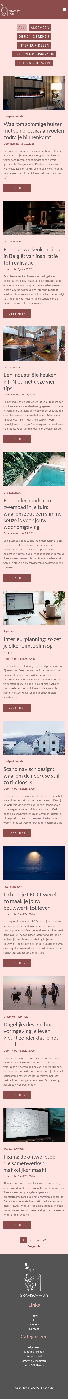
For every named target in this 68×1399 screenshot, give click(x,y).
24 (45, 1240)
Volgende (36, 1246)
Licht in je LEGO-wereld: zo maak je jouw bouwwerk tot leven (32, 901)
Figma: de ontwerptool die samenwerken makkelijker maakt (30, 1163)
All (21, 27)
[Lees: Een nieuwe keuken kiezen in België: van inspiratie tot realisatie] (34, 217)
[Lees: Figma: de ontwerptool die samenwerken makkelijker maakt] (34, 1125)
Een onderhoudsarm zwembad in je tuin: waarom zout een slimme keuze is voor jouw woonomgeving (32, 513)
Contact (34, 1328)
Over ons (34, 1324)
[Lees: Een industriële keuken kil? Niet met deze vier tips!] (34, 343)
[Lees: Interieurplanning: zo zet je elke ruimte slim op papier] (34, 607)
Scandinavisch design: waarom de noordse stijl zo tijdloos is (31, 775)
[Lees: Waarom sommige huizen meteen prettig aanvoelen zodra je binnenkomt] (34, 92)
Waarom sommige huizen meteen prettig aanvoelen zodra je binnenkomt (33, 130)
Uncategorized (12, 492)
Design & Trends (34, 36)
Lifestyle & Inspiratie (34, 54)
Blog (34, 1319)
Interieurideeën (34, 45)
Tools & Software (34, 63)
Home (34, 1315)
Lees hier (20, 187)
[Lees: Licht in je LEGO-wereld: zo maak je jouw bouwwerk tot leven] (34, 863)
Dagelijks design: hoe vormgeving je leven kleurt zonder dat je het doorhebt (30, 1034)
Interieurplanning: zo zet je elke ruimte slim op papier (32, 646)
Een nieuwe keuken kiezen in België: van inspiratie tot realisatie (34, 256)
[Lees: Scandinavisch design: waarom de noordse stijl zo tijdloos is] (34, 737)
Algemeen (40, 27)
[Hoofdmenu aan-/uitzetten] (64, 9)
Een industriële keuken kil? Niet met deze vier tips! (29, 381)
